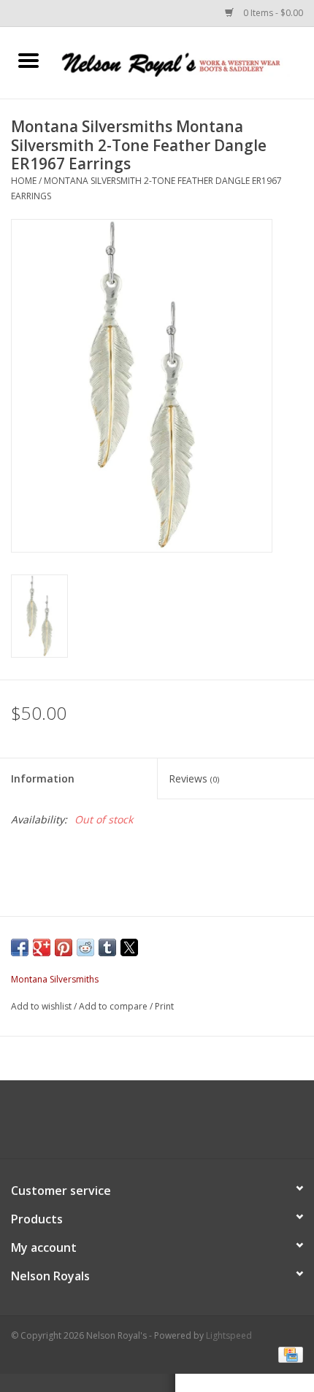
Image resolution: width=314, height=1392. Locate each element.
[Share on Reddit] (85, 947)
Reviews (194, 778)
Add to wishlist (42, 1006)
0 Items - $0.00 (272, 13)
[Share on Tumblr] (107, 947)
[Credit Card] (288, 1353)
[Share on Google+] (41, 947)
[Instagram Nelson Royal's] (170, 1125)
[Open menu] (28, 59)
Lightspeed (229, 1335)
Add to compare (114, 1006)
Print (164, 1006)
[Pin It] (63, 947)
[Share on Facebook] (19, 947)
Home (24, 180)
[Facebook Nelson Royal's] (144, 1125)
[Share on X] (129, 947)
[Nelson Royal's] (185, 62)
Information (42, 778)
